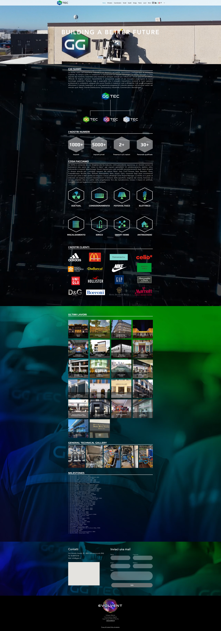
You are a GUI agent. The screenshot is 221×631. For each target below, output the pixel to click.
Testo (111, 570)
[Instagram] (153, 3)
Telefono (135, 562)
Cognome (135, 554)
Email (111, 562)
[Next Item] (150, 456)
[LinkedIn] (155, 3)
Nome (112, 554)
